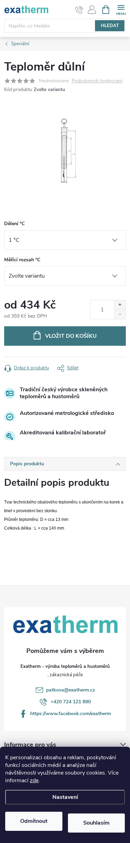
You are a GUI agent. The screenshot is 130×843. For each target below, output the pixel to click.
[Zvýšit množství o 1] (119, 305)
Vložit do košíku (71, 336)
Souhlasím (96, 823)
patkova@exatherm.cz (70, 690)
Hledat (110, 26)
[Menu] (121, 9)
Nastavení (65, 797)
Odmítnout (33, 821)
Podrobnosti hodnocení (97, 81)
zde (34, 780)
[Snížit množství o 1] (119, 314)
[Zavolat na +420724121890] (79, 9)
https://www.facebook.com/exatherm (70, 713)
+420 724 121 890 (71, 701)
